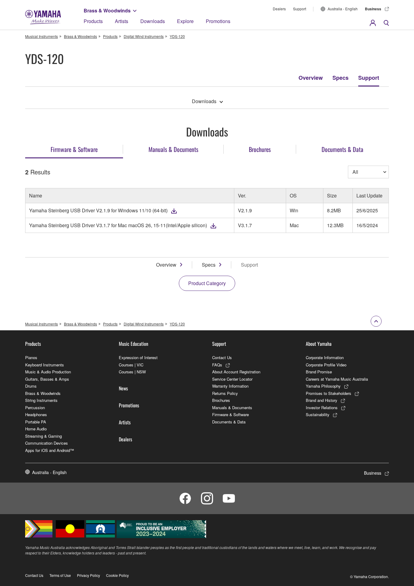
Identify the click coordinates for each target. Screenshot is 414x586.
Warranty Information (230, 386)
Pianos (31, 357)
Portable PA (35, 422)
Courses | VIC (131, 365)
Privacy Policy (88, 575)
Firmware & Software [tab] (74, 149)
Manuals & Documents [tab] (173, 149)
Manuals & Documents (232, 407)
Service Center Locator (232, 379)
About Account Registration (236, 372)
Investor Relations (322, 407)
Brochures (221, 400)
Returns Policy (225, 393)
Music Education (133, 343)
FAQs (217, 365)
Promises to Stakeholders (328, 393)
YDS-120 (177, 36)
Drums (31, 386)
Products (93, 21)
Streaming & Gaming (43, 436)
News (123, 388)
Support (299, 8)
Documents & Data (228, 422)
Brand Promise (319, 372)
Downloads (152, 21)
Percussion (35, 407)
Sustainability (317, 414)
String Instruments (41, 400)
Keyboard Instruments (44, 365)
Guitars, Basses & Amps (47, 379)
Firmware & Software (230, 414)
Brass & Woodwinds (107, 10)
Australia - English (343, 8)
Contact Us (222, 357)
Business (373, 9)
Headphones (36, 414)
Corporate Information (325, 357)
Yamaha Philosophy (323, 386)
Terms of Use (60, 575)
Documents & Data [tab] (342, 149)
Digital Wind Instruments (144, 36)
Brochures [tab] (260, 149)
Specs (340, 78)
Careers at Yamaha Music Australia (337, 379)
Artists (121, 21)
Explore (185, 21)
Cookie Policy (117, 575)
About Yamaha (319, 343)
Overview (311, 78)
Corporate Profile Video (326, 365)
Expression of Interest (138, 357)
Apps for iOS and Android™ (49, 450)
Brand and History (321, 400)
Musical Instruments (41, 36)
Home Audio (36, 429)
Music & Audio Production (48, 372)
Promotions (218, 21)
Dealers (279, 8)
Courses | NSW (132, 372)
